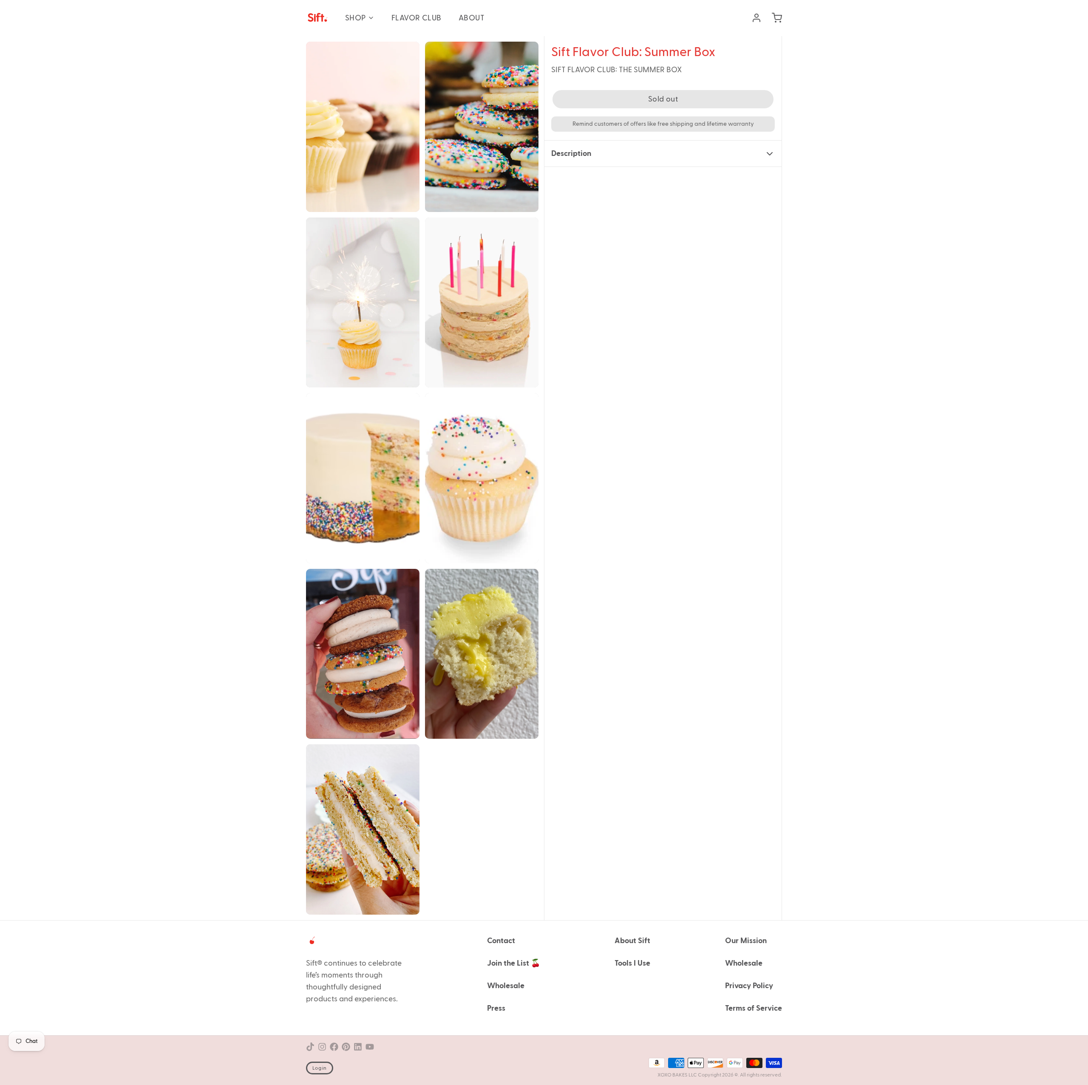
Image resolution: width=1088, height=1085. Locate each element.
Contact (501, 940)
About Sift (632, 940)
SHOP (355, 18)
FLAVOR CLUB (416, 18)
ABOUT (471, 18)
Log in (319, 1068)
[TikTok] (310, 1047)
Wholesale (505, 985)
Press (496, 1008)
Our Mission (746, 940)
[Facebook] (334, 1047)
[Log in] (753, 18)
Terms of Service (753, 1008)
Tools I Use (632, 963)
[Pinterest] (346, 1047)
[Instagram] (322, 1047)
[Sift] (317, 18)
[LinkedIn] (358, 1047)
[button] (663, 99)
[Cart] (773, 18)
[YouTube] (370, 1047)
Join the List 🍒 (513, 963)
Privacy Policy (749, 985)
